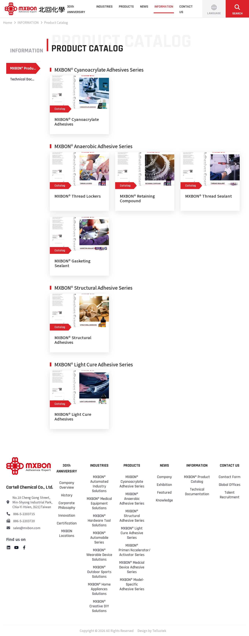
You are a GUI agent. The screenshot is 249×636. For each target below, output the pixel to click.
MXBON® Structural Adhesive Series (131, 516)
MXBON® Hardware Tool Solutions (99, 521)
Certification (67, 523)
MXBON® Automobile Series (99, 538)
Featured (164, 492)
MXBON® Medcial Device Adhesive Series (131, 567)
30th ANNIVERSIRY (76, 9)
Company (164, 477)
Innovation (66, 515)
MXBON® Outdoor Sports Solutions (99, 572)
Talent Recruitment (229, 495)
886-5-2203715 (24, 513)
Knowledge (164, 500)
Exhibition (164, 484)
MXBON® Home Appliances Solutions (99, 589)
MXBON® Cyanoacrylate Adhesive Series (131, 482)
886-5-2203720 (24, 520)
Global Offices (229, 484)
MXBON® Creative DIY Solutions (99, 606)
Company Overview (66, 485)
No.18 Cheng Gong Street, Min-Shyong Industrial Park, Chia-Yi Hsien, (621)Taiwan (32, 502)
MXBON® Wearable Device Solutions (99, 555)
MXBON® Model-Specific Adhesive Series (131, 584)
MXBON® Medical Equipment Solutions (99, 503)
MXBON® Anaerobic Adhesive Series (131, 499)
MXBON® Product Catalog (25, 68)
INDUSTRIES (104, 6)
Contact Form (229, 477)
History (66, 495)
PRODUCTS (126, 6)
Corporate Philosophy (66, 505)
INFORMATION (163, 6)
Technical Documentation (25, 79)
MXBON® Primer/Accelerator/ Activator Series (132, 550)
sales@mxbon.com (26, 527)
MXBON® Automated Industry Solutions (99, 484)
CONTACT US (186, 9)
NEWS (144, 6)
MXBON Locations (66, 533)
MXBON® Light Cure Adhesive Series (132, 533)
